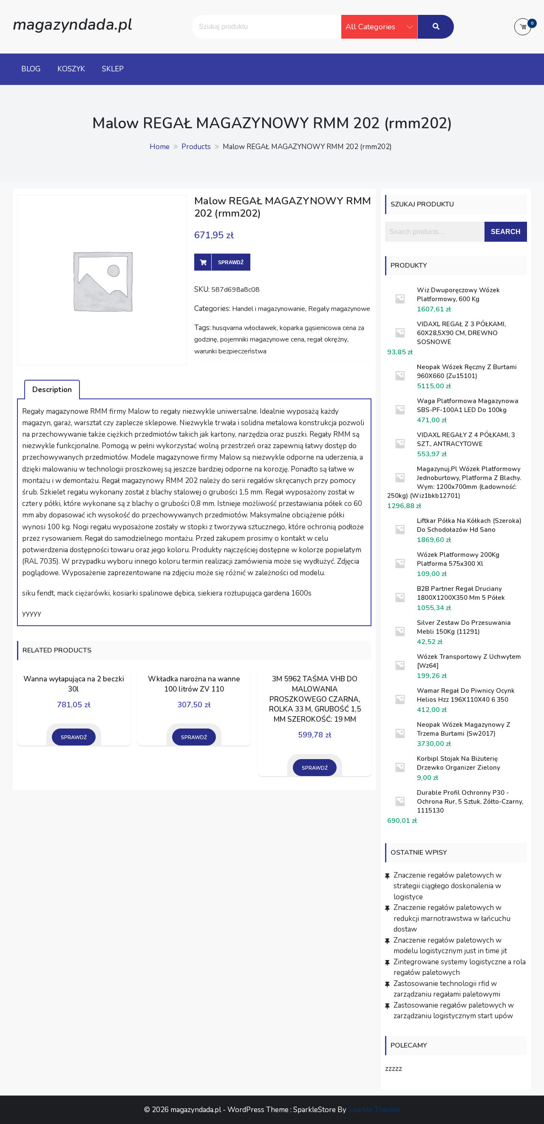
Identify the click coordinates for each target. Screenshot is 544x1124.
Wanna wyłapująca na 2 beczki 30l (73, 684)
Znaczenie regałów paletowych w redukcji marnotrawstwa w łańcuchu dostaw (452, 918)
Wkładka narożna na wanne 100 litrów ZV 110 (194, 684)
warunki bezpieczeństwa (230, 351)
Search (506, 231)
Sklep (113, 69)
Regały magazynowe (339, 308)
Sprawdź (231, 262)
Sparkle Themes (374, 1110)
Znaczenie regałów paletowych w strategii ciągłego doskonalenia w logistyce (448, 886)
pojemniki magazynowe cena (262, 339)
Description (52, 390)
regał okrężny (327, 339)
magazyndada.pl (72, 24)
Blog (30, 69)
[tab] (52, 389)
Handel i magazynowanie (268, 308)
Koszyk (71, 69)
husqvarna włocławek (244, 328)
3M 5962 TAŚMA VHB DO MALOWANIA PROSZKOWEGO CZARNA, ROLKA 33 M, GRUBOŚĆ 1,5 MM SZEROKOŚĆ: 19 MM (315, 699)
